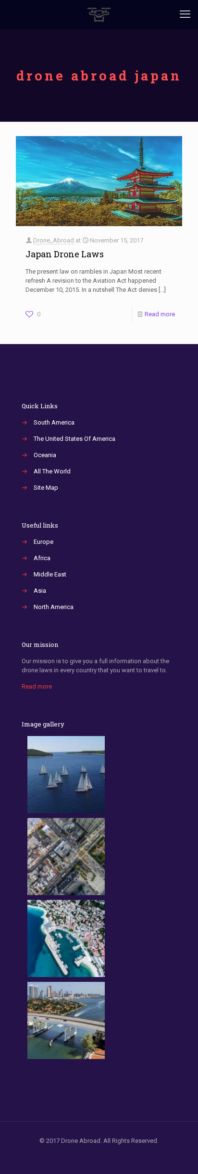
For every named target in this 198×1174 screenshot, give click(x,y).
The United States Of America (74, 438)
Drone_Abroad (53, 240)
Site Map (46, 487)
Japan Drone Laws (64, 254)
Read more (160, 314)
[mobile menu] (185, 14)
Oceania (45, 455)
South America (54, 422)
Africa (42, 558)
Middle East (50, 574)
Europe (43, 541)
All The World (52, 471)
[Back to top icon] (178, 1154)
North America (54, 606)
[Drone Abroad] (99, 14)
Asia (40, 590)
